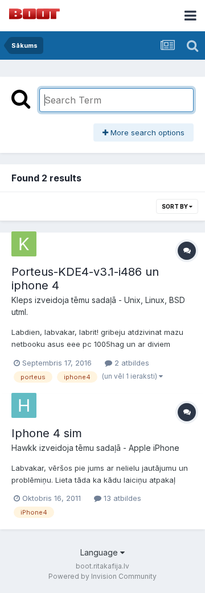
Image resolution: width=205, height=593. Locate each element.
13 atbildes (121, 498)
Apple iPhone (154, 448)
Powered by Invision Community (102, 576)
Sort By (175, 206)
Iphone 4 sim (46, 433)
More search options (146, 132)
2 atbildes (130, 362)
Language (100, 552)
